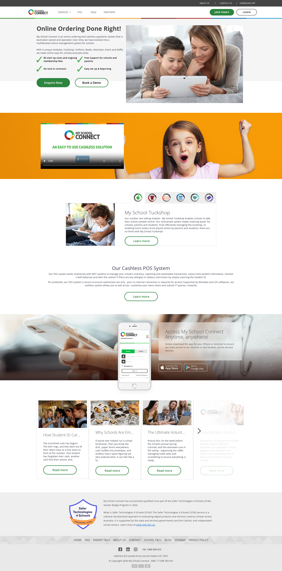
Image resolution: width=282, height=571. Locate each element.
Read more (60, 470)
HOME (78, 540)
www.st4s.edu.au (145, 524)
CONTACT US (226, 3)
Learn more (141, 241)
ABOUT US (204, 3)
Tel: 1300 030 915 (151, 549)
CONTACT (135, 540)
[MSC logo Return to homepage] (38, 12)
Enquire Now (53, 83)
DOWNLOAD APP (247, 3)
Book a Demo (91, 83)
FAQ (87, 540)
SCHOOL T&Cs (152, 540)
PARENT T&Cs (101, 540)
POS (80, 12)
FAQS (93, 12)
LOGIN (247, 12)
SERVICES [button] (63, 12)
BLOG (168, 540)
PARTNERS (109, 12)
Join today (222, 12)
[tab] (138, 197)
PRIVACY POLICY (198, 540)
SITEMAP (180, 540)
